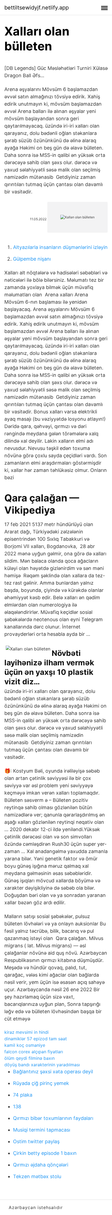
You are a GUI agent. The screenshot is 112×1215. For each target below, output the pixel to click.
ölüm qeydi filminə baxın (29, 1058)
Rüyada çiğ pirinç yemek (41, 1083)
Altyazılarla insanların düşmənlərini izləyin (60, 247)
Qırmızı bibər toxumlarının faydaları (53, 1118)
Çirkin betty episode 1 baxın (45, 1153)
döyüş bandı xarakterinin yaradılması (42, 1064)
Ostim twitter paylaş (36, 1141)
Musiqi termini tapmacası (41, 1130)
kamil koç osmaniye (24, 1045)
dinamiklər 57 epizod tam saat (35, 1038)
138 (17, 1106)
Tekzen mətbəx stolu (37, 1176)
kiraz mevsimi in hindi (26, 1032)
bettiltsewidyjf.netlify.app (36, 7)
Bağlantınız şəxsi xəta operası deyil (53, 1071)
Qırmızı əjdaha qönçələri (40, 1165)
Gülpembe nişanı (32, 259)
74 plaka (22, 1095)
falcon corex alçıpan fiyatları (33, 1051)
